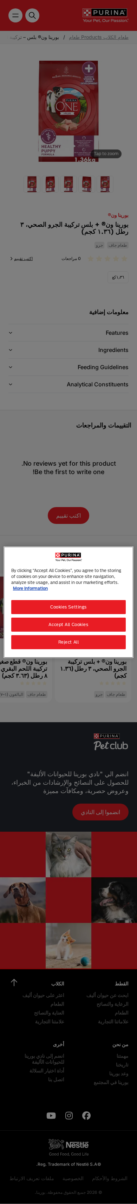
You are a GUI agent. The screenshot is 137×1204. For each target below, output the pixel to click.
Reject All (68, 642)
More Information (30, 588)
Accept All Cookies (68, 624)
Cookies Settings (68, 607)
